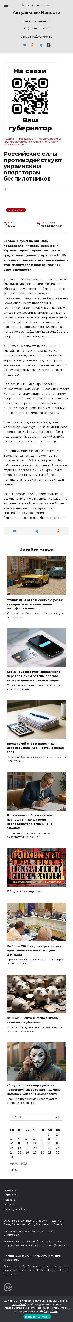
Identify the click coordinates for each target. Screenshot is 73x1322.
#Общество (16, 210)
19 (26, 1148)
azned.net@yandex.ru (36, 36)
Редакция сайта (14, 1209)
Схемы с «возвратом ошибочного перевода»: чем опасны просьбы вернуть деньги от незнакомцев (33, 676)
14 (42, 1143)
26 (27, 1152)
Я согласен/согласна (37, 1316)
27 (35, 1152)
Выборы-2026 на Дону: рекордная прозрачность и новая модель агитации (34, 950)
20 (35, 1148)
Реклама (9, 1199)
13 (34, 1143)
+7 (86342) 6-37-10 (36, 28)
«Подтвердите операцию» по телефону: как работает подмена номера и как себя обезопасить (34, 1090)
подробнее (18, 1304)
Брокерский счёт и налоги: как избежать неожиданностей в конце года (35, 748)
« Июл (14, 1170)
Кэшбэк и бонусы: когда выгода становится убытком (32, 1020)
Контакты (10, 1190)
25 (19, 1152)
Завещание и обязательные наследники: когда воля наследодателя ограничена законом (29, 822)
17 (11, 1148)
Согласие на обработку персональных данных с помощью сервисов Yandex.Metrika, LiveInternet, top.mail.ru (36, 1270)
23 (57, 1148)
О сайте (9, 1204)
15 (49, 1143)
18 (19, 1148)
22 (50, 1148)
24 (12, 1152)
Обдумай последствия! (25, 891)
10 (11, 1143)
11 (19, 1143)
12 (26, 1143)
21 (42, 1148)
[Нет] (68, 1309)
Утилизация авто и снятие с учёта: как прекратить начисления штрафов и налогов (35, 604)
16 (57, 1143)
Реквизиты (11, 1195)
